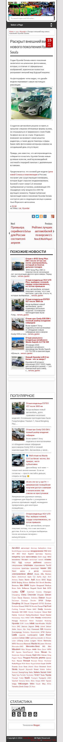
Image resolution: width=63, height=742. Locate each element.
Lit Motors (47, 638)
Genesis (15, 612)
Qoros (48, 658)
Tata (18, 675)
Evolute (48, 603)
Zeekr (21, 686)
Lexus (22, 638)
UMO (49, 678)
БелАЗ (14, 551)
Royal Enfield (35, 664)
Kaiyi (28, 629)
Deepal (48, 598)
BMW (26, 585)
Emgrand (34, 603)
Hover (31, 621)
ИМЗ (18, 554)
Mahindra (47, 641)
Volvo (32, 684)
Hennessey (16, 618)
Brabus (48, 585)
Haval (42, 615)
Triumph (15, 678)
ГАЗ (45, 551)
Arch (49, 577)
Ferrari (40, 606)
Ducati (26, 603)
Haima (14, 615)
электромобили (19, 574)
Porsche (34, 658)
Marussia (19, 644)
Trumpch (34, 678)
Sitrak (49, 666)
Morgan (28, 649)
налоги (40, 559)
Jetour (48, 626)
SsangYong (23, 672)
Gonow (30, 612)
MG (43, 646)
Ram (13, 661)
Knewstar (47, 629)
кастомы (39, 554)
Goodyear (37, 612)
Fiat (45, 606)
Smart (36, 669)
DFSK (40, 600)
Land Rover (45, 635)
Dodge (48, 600)
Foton (29, 609)
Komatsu (26, 632)
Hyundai (25, 208)
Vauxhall (15, 681)
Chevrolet (32, 595)
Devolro (33, 600)
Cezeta (38, 592)
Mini (49, 646)
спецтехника (17, 565)
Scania (15, 666)
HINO (27, 618)
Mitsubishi (16, 649)
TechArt (23, 675)
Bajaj (49, 580)
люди (44, 557)
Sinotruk (42, 666)
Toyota (48, 675)
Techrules (29, 675)
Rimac (40, 661)
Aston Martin (24, 580)
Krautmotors (35, 632)
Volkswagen (23, 684)
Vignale (48, 681)
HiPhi (32, 618)
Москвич (25, 559)
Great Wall (46, 612)
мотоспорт (33, 559)
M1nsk (39, 641)
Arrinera (15, 580)
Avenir (38, 580)
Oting (49, 655)
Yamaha (15, 686)
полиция (28, 562)
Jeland (42, 626)
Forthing (15, 609)
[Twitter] (37, 216)
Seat (25, 666)
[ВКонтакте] (33, 216)
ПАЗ (13, 562)
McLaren (40, 644)
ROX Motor (26, 664)
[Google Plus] (52, 216)
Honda (38, 618)
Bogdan (33, 585)
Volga (14, 684)
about (30, 573)
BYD (49, 588)
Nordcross (15, 655)
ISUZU (48, 623)
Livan (14, 641)
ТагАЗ (48, 565)
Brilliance (25, 588)
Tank (14, 675)
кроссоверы (31, 557)
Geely (40, 609)
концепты (16, 557)
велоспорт (26, 551)
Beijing (19, 582)
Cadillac (15, 592)
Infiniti (32, 623)
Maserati (27, 644)
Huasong (48, 621)
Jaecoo (24, 626)
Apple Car (31, 577)
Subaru (37, 672)
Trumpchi (42, 678)
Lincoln (40, 638)
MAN (14, 644)
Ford (49, 606)
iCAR (22, 623)
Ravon (19, 661)
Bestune (15, 585)
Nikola (37, 652)
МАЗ (49, 557)
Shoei (36, 666)
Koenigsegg (17, 632)
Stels (31, 672)
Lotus (26, 641)
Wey (44, 684)
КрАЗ (23, 557)
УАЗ (49, 568)
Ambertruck (22, 577)
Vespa (38, 681)
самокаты (47, 562)
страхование (39, 565)
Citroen (48, 595)
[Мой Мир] (45, 216)
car (20, 208)
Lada (14, 634)
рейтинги (37, 562)
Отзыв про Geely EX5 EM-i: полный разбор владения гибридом (38, 432)
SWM (49, 672)
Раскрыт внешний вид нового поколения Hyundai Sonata (30, 47)
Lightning (33, 638)
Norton (22, 655)
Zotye (26, 686)
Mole (23, 649)
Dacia (20, 598)
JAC (18, 626)
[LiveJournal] (48, 216)
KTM (42, 632)
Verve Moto (30, 681)
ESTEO (41, 603)
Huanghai (39, 621)
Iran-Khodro (40, 623)
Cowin (14, 598)
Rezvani (34, 661)
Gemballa (47, 609)
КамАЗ (31, 554)
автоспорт (25, 548)
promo (42, 657)
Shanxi (30, 666)
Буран (19, 551)
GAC (34, 609)
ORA (39, 655)
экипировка (47, 571)
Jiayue (19, 629)
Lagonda (22, 635)
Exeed (21, 606)
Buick (39, 588)
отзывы (47, 559)
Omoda (28, 655)
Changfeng (16, 595)
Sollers (48, 669)
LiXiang (20, 641)
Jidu (24, 629)
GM (21, 612)
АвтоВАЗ (16, 548)
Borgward (40, 585)
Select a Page (17, 25)
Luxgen (33, 641)
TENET (37, 675)
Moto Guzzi (41, 649)
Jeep (37, 626)
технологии (16, 568)
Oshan (44, 655)
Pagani (14, 658)
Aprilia (39, 577)
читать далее (23, 276)
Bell (37, 582)
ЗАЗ (49, 551)
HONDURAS (46, 618)
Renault (26, 661)
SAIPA (48, 664)
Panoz (20, 658)
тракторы (25, 568)
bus (44, 588)
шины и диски (29, 571)
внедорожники (37, 551)
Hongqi (15, 621)
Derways (24, 600)
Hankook (21, 615)
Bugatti (33, 588)
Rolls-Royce (16, 664)
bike (21, 585)
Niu (50, 652)
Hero (22, 618)
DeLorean (15, 600)
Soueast (15, 672)
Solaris (42, 669)
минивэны (16, 559)
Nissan (44, 652)
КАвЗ (24, 554)
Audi (33, 580)
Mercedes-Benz (33, 646)
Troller (21, 678)
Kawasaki (35, 629)
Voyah (38, 684)
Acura (36, 574)
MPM (49, 649)
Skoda (14, 669)
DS (22, 603)
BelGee (32, 582)
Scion (21, 666)
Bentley (48, 582)
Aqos (44, 577)
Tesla (42, 675)
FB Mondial (33, 606)
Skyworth (29, 669)
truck (27, 678)
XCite (49, 684)
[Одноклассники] (41, 216)
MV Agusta (16, 652)
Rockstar (47, 661)
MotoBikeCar (28, 738)
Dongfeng (16, 603)
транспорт (34, 568)
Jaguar (31, 626)
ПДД (20, 562)
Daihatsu (34, 598)
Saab (43, 664)
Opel (34, 655)
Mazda (34, 643)
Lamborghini (32, 635)
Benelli (42, 582)
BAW (14, 582)
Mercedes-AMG (17, 646)
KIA (41, 629)
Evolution (15, 606)
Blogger (36, 725)
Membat (48, 644)
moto (34, 649)
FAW (27, 606)
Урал (14, 571)
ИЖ (13, 554)
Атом (49, 548)
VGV (43, 681)
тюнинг (43, 568)
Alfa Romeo (46, 574)
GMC (25, 612)
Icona (27, 623)
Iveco (14, 626)
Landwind (15, 638)
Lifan (27, 638)
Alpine (14, 577)
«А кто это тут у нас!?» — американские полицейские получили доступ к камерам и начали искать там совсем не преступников (38, 487)
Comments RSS (49, 740)
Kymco (48, 632)
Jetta (14, 629)
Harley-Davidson (32, 615)
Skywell (21, 669)
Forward (22, 609)
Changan (47, 592)
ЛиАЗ (39, 557)
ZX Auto (32, 686)
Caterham (30, 592)
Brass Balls (16, 588)
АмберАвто (42, 548)
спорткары (28, 565)
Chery (23, 595)
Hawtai (48, 615)
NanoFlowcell (28, 652)
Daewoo (26, 598)
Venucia (22, 681)
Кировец (48, 554)
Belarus (25, 582)
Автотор (34, 548)
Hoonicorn (23, 621)
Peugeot (26, 658)
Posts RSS (35, 740)
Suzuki (43, 672)
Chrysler (40, 595)
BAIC (44, 580)
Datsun (42, 598)
